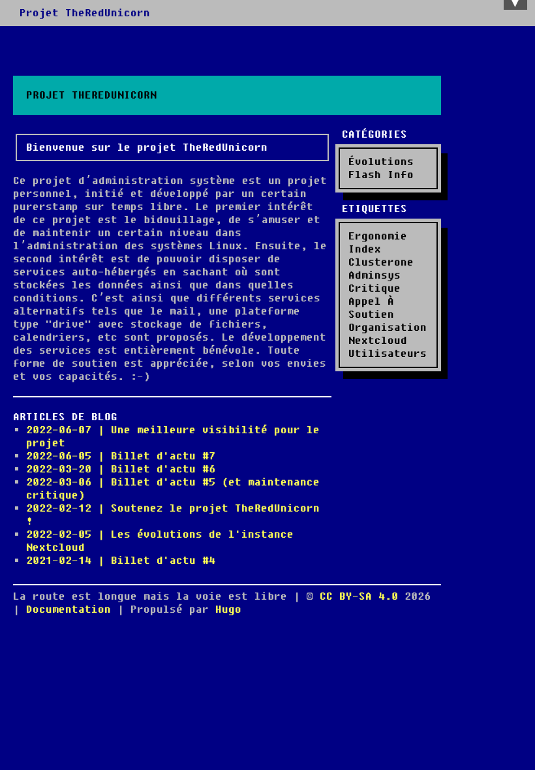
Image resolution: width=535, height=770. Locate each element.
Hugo (228, 609)
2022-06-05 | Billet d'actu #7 (120, 456)
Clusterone (381, 262)
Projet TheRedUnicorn (85, 13)
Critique (374, 288)
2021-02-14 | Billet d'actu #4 (120, 560)
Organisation (387, 327)
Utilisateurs (387, 353)
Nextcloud (377, 340)
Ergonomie (377, 236)
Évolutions (381, 161)
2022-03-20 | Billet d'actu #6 (120, 469)
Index (364, 249)
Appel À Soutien (371, 308)
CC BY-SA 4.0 (362, 596)
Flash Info (381, 174)
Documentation (68, 609)
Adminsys (374, 275)
